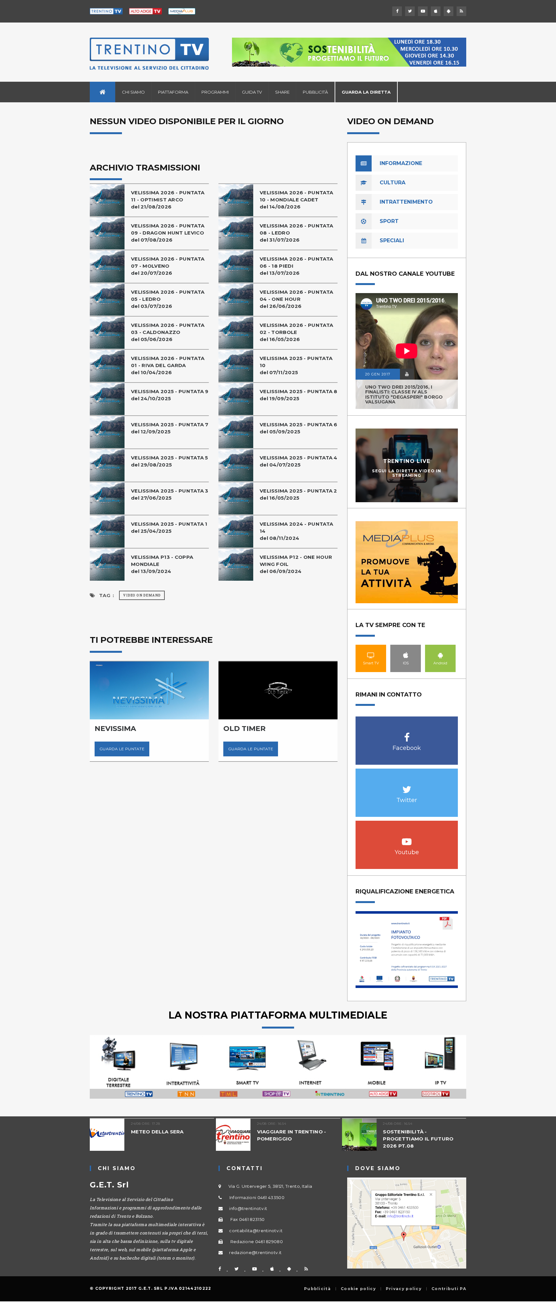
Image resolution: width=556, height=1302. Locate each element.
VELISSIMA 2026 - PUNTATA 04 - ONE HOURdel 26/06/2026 (296, 299)
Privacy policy (404, 1288)
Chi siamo (133, 92)
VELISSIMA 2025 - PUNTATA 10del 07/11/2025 (296, 365)
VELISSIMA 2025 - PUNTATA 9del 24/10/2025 (169, 395)
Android (440, 655)
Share (282, 92)
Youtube (407, 838)
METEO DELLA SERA (157, 1132)
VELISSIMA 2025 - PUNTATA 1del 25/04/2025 (169, 527)
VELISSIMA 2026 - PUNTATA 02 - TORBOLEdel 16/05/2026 (296, 332)
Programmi (215, 92)
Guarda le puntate (121, 748)
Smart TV (371, 655)
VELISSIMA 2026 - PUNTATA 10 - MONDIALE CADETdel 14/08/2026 (296, 199)
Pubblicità (315, 92)
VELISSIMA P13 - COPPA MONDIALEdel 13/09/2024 (162, 564)
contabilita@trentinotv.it (256, 1230)
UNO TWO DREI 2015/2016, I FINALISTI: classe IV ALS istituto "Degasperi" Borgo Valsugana (404, 394)
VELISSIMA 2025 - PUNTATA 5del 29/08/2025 (169, 461)
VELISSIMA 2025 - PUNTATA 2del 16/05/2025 (298, 494)
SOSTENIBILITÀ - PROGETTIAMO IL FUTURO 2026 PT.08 (418, 1139)
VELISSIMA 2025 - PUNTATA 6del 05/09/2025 (299, 428)
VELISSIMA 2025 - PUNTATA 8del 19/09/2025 (299, 395)
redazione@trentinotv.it (255, 1252)
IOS (405, 655)
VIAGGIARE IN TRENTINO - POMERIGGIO (291, 1135)
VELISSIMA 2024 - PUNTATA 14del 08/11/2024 (296, 531)
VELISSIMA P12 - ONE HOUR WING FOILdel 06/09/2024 (296, 564)
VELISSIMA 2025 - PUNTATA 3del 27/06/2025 (169, 494)
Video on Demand (142, 595)
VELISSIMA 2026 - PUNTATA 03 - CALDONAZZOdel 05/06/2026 (167, 332)
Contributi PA (448, 1288)
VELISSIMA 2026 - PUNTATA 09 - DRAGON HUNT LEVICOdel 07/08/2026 (167, 233)
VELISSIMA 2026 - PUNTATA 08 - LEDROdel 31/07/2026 (296, 233)
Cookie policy (358, 1288)
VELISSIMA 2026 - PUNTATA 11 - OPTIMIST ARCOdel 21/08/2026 (167, 199)
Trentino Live (407, 461)
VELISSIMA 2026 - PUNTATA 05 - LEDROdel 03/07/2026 (167, 299)
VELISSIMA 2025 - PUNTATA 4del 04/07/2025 (299, 461)
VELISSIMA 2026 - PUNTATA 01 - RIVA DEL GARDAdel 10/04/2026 (167, 365)
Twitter (406, 786)
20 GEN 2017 (377, 374)
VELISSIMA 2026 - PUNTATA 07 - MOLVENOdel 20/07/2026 (167, 266)
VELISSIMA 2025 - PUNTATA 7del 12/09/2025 (169, 428)
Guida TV (252, 92)
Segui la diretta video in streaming (406, 472)
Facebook (406, 734)
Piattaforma (173, 92)
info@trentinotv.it (248, 1208)
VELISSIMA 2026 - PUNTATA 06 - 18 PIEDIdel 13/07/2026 (296, 266)
